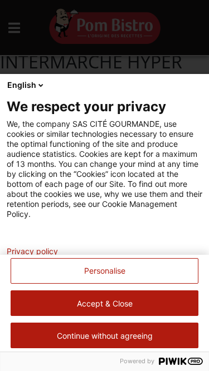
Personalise (104, 270)
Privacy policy (32, 251)
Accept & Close (105, 303)
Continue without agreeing (105, 335)
